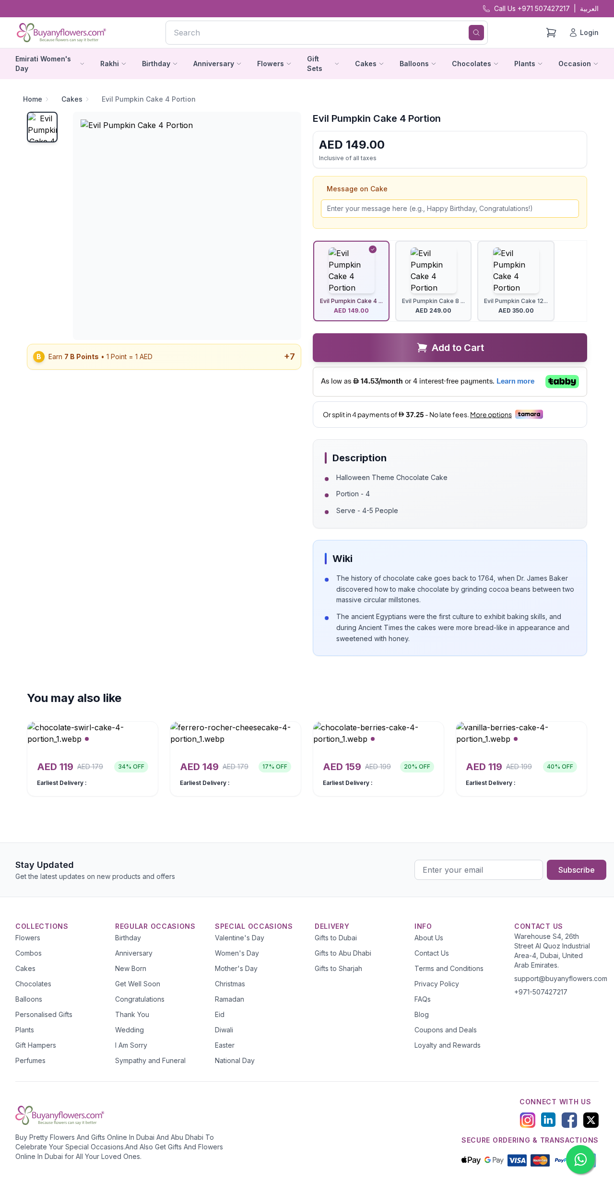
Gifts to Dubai (336, 938)
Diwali (224, 1030)
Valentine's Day (239, 938)
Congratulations (140, 999)
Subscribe (576, 870)
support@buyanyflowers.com (560, 978)
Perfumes (30, 1060)
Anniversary (134, 953)
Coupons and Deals (445, 1030)
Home (32, 99)
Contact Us (431, 953)
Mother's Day (236, 968)
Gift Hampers (35, 1045)
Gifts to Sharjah (338, 968)
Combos (28, 953)
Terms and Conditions (449, 968)
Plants (24, 1030)
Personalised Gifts (43, 1014)
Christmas (230, 984)
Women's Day (237, 953)
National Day (235, 1060)
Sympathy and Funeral (150, 1060)
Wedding (129, 1030)
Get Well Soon (137, 984)
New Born (130, 968)
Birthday (128, 938)
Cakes (72, 99)
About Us (428, 938)
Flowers (27, 938)
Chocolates (33, 984)
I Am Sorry (131, 1045)
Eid (219, 1014)
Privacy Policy (436, 984)
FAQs (422, 999)
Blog (421, 1014)
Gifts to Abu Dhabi (343, 953)
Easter (225, 1045)
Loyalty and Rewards (447, 1045)
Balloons (28, 999)
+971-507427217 (540, 992)
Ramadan (229, 999)
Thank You (132, 1014)
